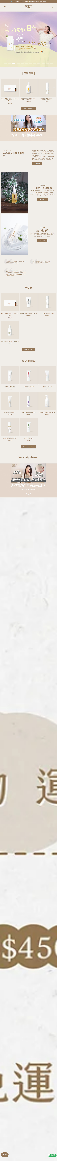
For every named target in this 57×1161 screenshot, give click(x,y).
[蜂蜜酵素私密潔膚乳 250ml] (29, 88)
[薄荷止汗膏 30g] (29, 427)
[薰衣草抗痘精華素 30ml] (29, 401)
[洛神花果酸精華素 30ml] (10, 427)
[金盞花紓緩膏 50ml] (10, 401)
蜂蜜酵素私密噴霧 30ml (47, 99)
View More (37, 163)
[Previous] (2, 87)
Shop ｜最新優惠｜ (28, 108)
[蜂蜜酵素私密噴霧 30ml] (47, 88)
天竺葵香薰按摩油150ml (47, 313)
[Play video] (28, 495)
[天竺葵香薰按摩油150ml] (47, 302)
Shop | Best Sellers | (28, 447)
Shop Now (42, 240)
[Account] (49, 7)
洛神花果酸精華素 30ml (9, 438)
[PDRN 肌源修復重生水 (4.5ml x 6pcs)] (10, 88)
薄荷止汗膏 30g (28, 438)
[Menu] (4, 7)
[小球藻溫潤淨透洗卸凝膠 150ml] (10, 330)
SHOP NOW (42, 199)
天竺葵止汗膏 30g (28, 386)
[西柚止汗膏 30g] (47, 375)
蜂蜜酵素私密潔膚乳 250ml (28, 99)
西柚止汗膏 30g (47, 386)
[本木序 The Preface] (28, 7)
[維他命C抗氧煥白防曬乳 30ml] (29, 302)
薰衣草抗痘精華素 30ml (28, 412)
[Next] (54, 87)
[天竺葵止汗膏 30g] (29, 375)
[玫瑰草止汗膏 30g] (10, 375)
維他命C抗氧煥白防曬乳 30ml (28, 313)
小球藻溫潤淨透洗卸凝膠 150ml (10, 341)
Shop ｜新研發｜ (28, 349)
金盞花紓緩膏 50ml (9, 412)
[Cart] (53, 7)
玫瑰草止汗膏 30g (10, 386)
